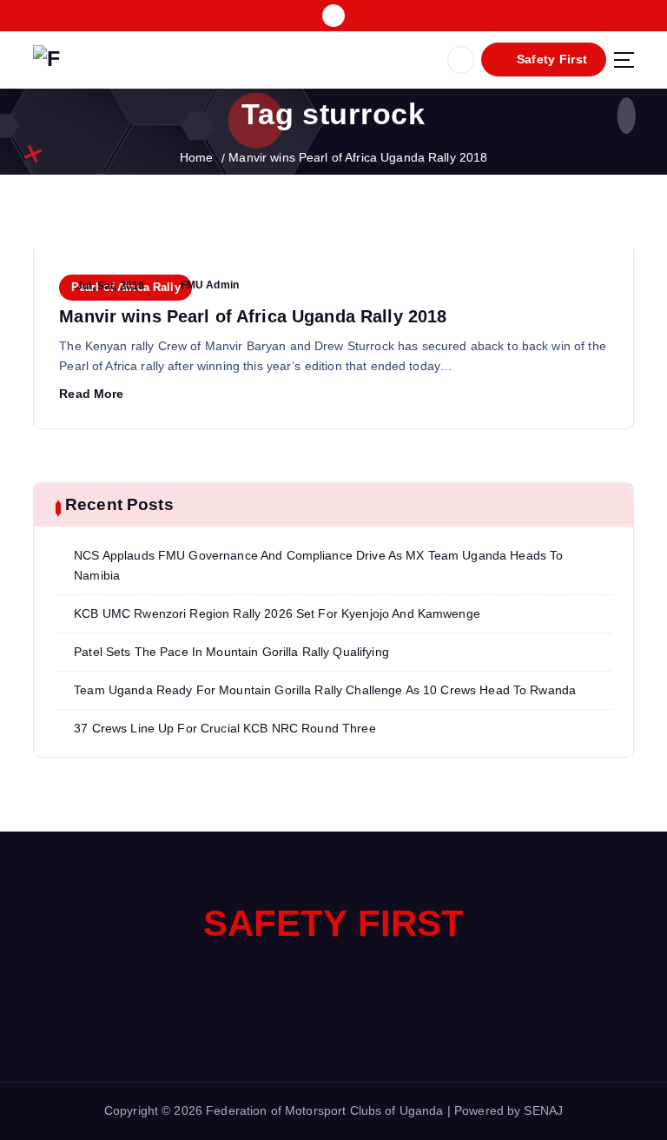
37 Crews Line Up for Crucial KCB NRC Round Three (225, 728)
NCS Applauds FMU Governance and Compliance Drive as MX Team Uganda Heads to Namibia (318, 565)
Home (197, 157)
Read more (91, 394)
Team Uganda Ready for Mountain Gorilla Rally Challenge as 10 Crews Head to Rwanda (325, 690)
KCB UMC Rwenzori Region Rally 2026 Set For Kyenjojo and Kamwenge (277, 613)
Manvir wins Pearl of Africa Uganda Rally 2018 (357, 157)
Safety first (334, 923)
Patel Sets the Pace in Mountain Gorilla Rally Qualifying (231, 652)
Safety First (550, 59)
